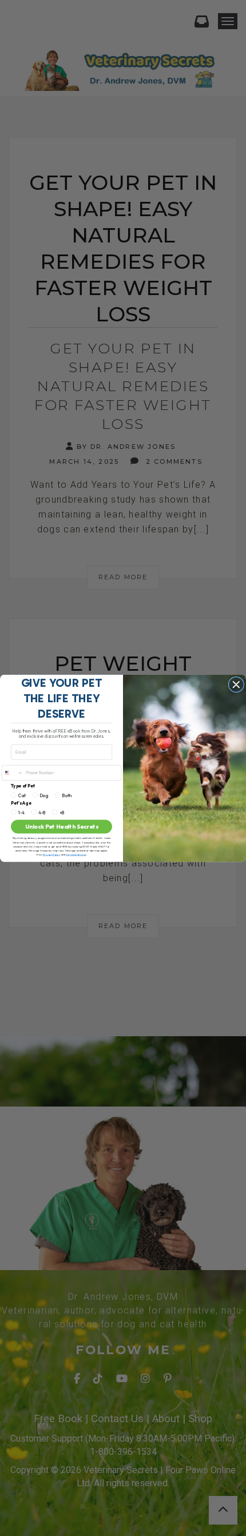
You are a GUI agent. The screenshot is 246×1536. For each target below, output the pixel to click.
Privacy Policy (52, 853)
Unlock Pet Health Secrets (61, 826)
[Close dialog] (236, 684)
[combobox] (12, 772)
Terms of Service (76, 853)
